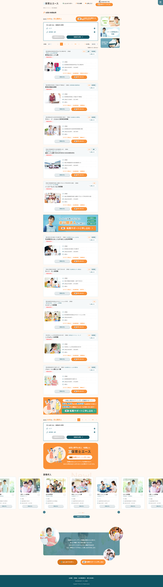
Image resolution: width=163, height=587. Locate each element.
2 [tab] (80, 512)
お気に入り (89, 3)
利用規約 (75, 578)
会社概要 (70, 578)
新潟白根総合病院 (50, 87)
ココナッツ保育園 (51, 305)
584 (75, 44)
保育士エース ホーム (46, 7)
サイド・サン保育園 (51, 271)
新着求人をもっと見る (81, 516)
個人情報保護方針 (82, 578)
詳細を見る (62, 76)
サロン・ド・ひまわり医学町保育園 (56, 119)
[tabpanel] (81, 493)
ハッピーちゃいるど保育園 (54, 186)
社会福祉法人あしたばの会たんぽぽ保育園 (58, 239)
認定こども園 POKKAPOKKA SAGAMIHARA (59, 153)
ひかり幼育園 (100, 494)
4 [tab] (82, 512)
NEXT (79, 44)
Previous (44, 512)
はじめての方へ (68, 3)
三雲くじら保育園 (127, 494)
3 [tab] (81, 512)
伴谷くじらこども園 (51, 494)
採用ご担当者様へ (90, 578)
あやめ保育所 (23, 494)
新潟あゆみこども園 (51, 55)
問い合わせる (79, 76)
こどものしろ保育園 (51, 337)
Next (119, 512)
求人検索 (79, 3)
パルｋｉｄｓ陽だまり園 (53, 369)
